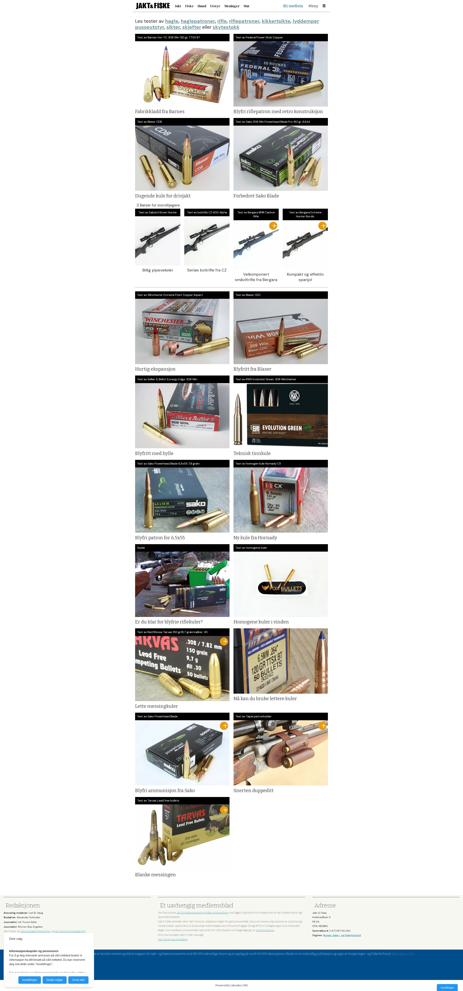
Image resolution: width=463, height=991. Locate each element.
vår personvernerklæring (70, 931)
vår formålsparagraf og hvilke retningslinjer (202, 912)
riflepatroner (244, 21)
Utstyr (215, 6)
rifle (222, 21)
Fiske (189, 6)
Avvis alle (78, 979)
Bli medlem (293, 6)
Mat (246, 6)
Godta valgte (54, 979)
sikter (173, 27)
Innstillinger (447, 987)
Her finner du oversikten (172, 939)
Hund (202, 6)
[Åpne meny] (324, 6)
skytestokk (226, 27)
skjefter (191, 27)
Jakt (178, 6)
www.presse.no (265, 930)
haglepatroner (198, 21)
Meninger (232, 6)
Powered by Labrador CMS (231, 985)
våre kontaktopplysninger (35, 931)
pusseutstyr (149, 27)
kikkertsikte (276, 21)
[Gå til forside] (153, 6)
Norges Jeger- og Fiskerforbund (342, 935)
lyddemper (306, 21)
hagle (171, 21)
